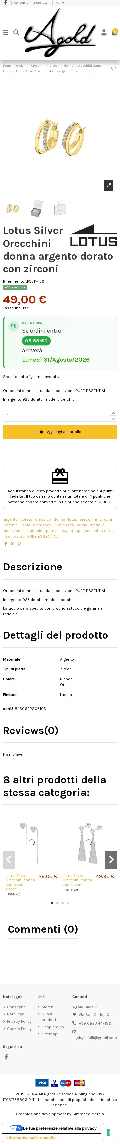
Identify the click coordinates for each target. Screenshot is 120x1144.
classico (43, 519)
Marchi (48, 1007)
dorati (19, 536)
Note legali (42, 2)
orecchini (88, 519)
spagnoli (83, 530)
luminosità (64, 525)
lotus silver (104, 530)
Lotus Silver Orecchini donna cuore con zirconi (20, 882)
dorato (26, 519)
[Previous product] (112, 68)
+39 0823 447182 (95, 1023)
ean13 (8, 708)
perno (51, 530)
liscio (25, 525)
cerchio (11, 525)
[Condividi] (5, 544)
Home (59, 2)
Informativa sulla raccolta (31, 1137)
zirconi (106, 519)
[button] (52, 903)
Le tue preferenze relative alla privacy (60, 1128)
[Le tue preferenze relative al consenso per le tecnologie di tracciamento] (108, 1132)
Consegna (21, 2)
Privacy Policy (19, 1021)
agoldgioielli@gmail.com (94, 1037)
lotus (72, 519)
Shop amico (53, 1027)
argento (11, 519)
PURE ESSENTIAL (42, 536)
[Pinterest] (19, 544)
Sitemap (49, 1034)
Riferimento (13, 281)
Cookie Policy (19, 1028)
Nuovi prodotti (49, 1017)
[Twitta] (12, 544)
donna (59, 519)
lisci (7, 536)
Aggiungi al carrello (64, 431)
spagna (66, 530)
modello (97, 525)
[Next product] (115, 68)
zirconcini (34, 530)
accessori (42, 525)
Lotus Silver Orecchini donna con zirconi (77, 880)
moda (82, 525)
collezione (13, 530)
